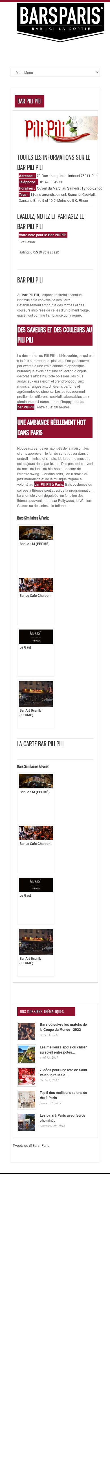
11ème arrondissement (48, 194)
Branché (74, 194)
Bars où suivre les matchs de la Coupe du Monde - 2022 (63, 1027)
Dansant (25, 200)
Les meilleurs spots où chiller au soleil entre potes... (63, 1049)
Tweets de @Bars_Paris (31, 1145)
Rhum (83, 200)
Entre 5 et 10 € (44, 200)
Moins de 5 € (67, 200)
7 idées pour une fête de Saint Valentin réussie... (63, 1072)
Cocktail (88, 194)
